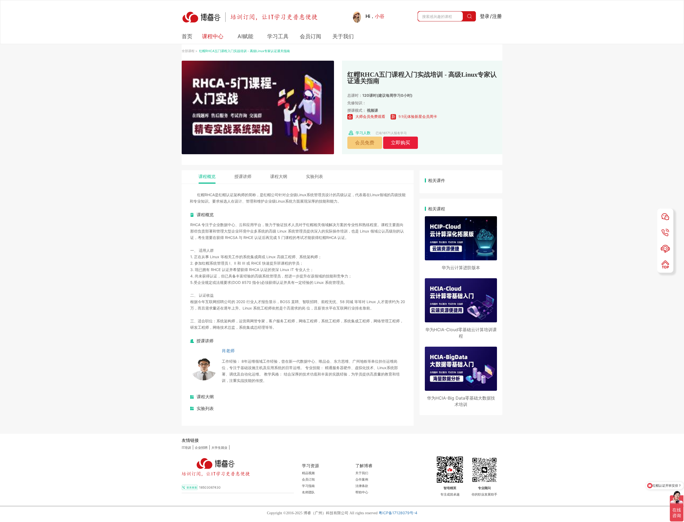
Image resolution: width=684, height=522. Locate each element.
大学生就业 (219, 448)
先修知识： (356, 102)
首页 (187, 36)
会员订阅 (308, 479)
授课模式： (356, 110)
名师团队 (308, 492)
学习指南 (308, 486)
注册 (497, 16)
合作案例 (361, 479)
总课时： (354, 95)
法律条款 (361, 486)
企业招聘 (201, 448)
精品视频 (308, 473)
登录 (484, 16)
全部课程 (188, 51)
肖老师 (228, 350)
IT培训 (186, 448)
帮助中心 (361, 492)
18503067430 (210, 487)
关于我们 (361, 473)
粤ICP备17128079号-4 (398, 513)
